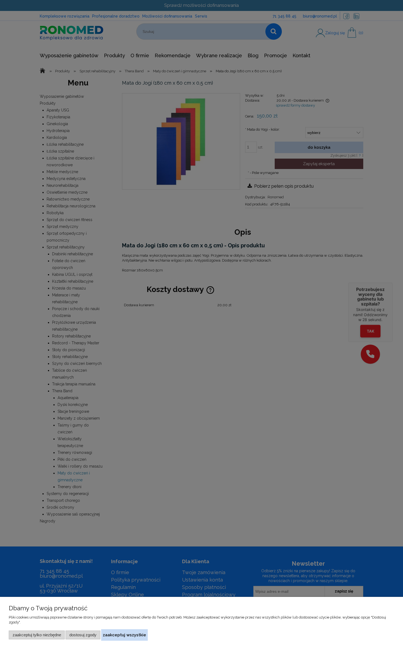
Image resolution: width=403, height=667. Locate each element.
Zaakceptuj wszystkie (124, 634)
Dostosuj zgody (83, 634)
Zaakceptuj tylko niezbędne (37, 634)
